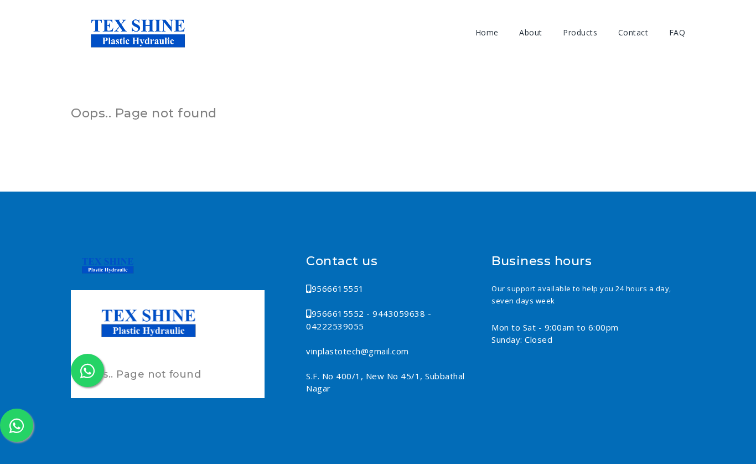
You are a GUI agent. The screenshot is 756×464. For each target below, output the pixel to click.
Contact (633, 32)
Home (487, 32)
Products (580, 32)
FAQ (677, 32)
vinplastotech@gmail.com (357, 351)
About (530, 32)
